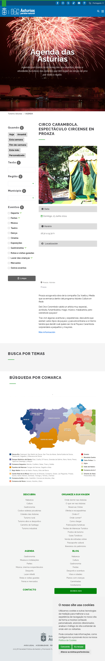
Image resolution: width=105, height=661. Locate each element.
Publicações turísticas (75, 525)
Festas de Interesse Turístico (75, 528)
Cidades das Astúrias (29, 514)
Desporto (29, 571)
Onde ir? (75, 514)
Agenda (29, 551)
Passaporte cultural (75, 543)
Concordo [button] (65, 647)
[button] (98, 3)
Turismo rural (29, 518)
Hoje (11, 134)
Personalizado (16, 155)
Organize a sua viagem (76, 494)
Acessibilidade (42, 645)
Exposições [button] (16, 243)
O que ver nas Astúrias (75, 503)
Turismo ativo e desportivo (29, 521)
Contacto (29, 589)
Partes (29, 563)
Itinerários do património (75, 546)
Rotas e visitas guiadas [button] (22, 253)
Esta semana (16, 140)
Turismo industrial (29, 528)
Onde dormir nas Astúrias (76, 500)
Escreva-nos (76, 591)
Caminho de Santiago (29, 525)
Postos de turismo (75, 532)
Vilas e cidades (75, 574)
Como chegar (75, 521)
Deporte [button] (15, 213)
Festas (75, 567)
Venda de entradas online (76, 539)
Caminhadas (75, 581)
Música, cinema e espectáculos (29, 567)
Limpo (22, 278)
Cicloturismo (75, 585)
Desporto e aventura (75, 571)
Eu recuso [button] (78, 647)
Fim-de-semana (17, 145)
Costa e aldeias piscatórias (29, 510)
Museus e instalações (29, 560)
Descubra (29, 494)
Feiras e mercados (29, 581)
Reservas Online (75, 507)
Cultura (30, 503)
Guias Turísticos (75, 535)
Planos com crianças (76, 578)
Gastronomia (29, 507)
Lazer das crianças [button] (20, 258)
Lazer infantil (29, 574)
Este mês (14, 150)
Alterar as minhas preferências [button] (75, 652)
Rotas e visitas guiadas (29, 578)
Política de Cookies (68, 640)
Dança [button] (14, 233)
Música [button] (14, 223)
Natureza (29, 500)
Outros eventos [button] (18, 268)
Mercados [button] (16, 263)
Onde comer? (76, 518)
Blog (75, 551)
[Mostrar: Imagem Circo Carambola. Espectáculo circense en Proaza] (68, 175)
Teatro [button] (14, 228)
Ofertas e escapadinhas (75, 510)
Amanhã (21, 134)
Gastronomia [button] (17, 248)
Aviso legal (29, 645)
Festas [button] (14, 218)
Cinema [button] (14, 238)
